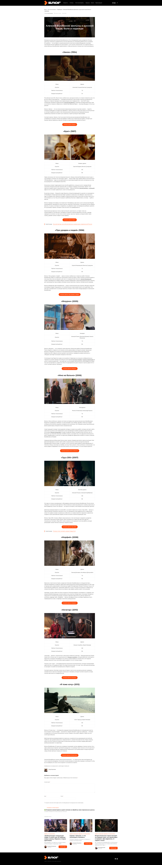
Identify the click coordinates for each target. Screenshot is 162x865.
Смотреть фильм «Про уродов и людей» (69, 294)
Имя (45, 796)
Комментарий (47, 782)
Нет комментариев (49, 13)
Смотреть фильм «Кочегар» (69, 677)
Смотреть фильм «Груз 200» (69, 526)
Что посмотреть (52, 9)
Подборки (59, 9)
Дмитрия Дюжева (77, 359)
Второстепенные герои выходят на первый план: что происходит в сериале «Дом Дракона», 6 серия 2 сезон (106, 838)
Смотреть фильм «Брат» (69, 219)
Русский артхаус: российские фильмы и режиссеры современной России (72, 224)
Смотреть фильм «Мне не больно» (70, 450)
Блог (45, 9)
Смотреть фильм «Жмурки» (69, 368)
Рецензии (106, 833)
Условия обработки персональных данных (55, 811)
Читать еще (62, 846)
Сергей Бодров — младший (87, 188)
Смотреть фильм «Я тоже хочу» (69, 755)
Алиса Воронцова (101, 847)
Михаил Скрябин (72, 657)
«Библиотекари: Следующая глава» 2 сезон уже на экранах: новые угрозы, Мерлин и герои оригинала (55, 838)
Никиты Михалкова (88, 359)
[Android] (113, 2)
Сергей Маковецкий (86, 279)
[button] (117, 2)
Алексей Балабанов (69, 102)
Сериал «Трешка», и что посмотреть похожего (78, 836)
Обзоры (46, 833)
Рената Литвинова (56, 432)
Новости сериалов (74, 833)
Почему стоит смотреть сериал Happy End (64, 531)
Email (62, 796)
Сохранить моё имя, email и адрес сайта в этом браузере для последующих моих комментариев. (64, 802)
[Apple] (114, 2)
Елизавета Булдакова (51, 846)
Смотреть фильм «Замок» (70, 124)
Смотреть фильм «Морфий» (69, 603)
